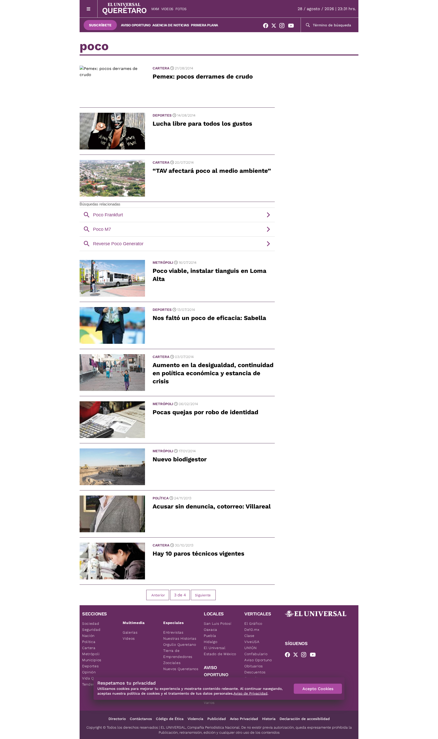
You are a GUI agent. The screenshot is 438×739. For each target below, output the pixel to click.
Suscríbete (100, 25)
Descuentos (255, 672)
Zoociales (171, 663)
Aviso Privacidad (244, 719)
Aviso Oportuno (135, 25)
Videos (167, 9)
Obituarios (253, 666)
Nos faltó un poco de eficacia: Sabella (209, 317)
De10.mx (252, 630)
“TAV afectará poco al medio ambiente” (212, 170)
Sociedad (90, 623)
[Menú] (89, 8)
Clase (249, 636)
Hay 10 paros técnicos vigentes (198, 553)
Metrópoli (163, 262)
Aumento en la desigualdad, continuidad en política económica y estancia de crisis (213, 373)
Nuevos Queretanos (180, 669)
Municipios (91, 660)
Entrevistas (173, 632)
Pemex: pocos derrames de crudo (203, 76)
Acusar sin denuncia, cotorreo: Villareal (212, 506)
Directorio (117, 719)
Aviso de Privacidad (250, 693)
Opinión (89, 672)
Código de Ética (170, 719)
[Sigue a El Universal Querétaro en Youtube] (292, 26)
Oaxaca (210, 630)
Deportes (162, 115)
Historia (269, 719)
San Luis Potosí (217, 623)
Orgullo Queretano (179, 644)
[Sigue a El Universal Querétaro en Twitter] (275, 26)
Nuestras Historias (179, 638)
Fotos (181, 9)
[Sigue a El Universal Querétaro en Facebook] (267, 26)
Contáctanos (141, 719)
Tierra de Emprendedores (177, 654)
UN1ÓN (250, 648)
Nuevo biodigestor (180, 459)
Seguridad (91, 630)
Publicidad (216, 719)
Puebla (210, 636)
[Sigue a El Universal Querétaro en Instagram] (283, 26)
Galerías (130, 632)
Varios (209, 702)
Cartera (161, 68)
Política (161, 498)
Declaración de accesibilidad (305, 719)
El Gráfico (253, 623)
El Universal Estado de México (220, 651)
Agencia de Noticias (170, 25)
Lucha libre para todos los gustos (202, 123)
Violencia (195, 719)
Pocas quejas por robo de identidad (205, 412)
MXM (155, 9)
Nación (88, 636)
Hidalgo (210, 642)
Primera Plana (204, 25)
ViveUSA (252, 642)
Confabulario (255, 654)
